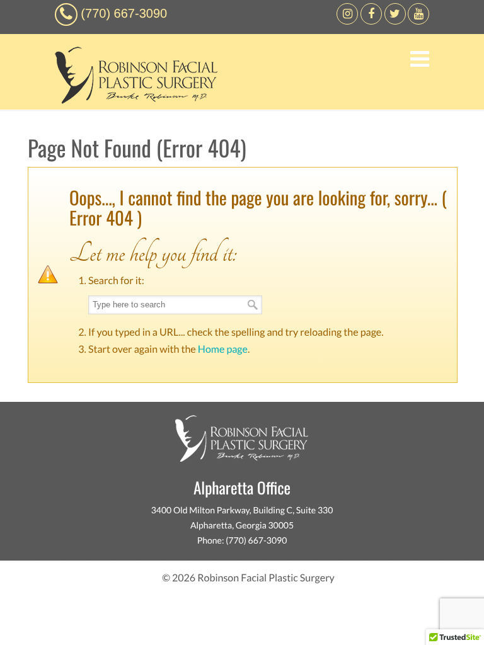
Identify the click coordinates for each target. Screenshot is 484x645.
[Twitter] (395, 21)
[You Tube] (418, 21)
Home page (223, 349)
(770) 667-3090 (124, 14)
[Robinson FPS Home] (133, 100)
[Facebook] (347, 21)
